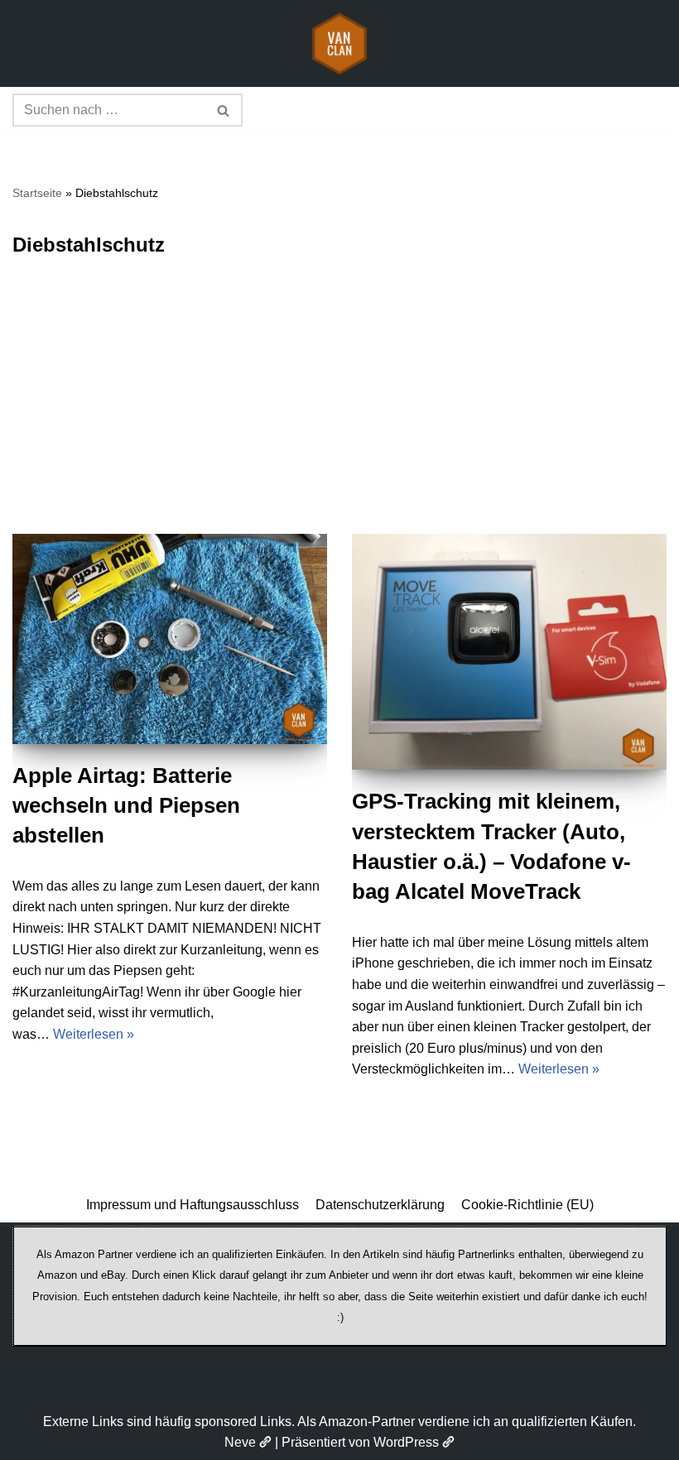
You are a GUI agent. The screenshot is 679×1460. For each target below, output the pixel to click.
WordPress (406, 1442)
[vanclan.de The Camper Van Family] (339, 43)
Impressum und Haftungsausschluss (192, 1205)
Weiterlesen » (93, 1034)
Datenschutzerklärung (380, 1205)
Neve (240, 1442)
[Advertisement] (339, 410)
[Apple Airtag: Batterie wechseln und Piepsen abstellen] (169, 638)
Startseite (37, 192)
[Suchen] (224, 110)
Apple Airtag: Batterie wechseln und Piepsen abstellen (126, 805)
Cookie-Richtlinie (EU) (527, 1205)
